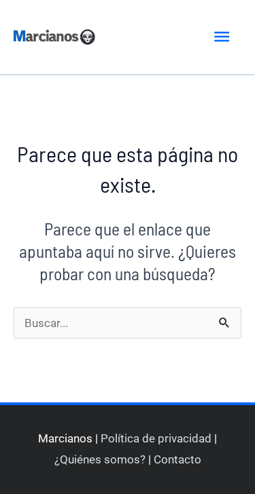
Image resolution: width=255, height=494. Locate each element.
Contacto (177, 459)
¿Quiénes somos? (100, 459)
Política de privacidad (156, 438)
